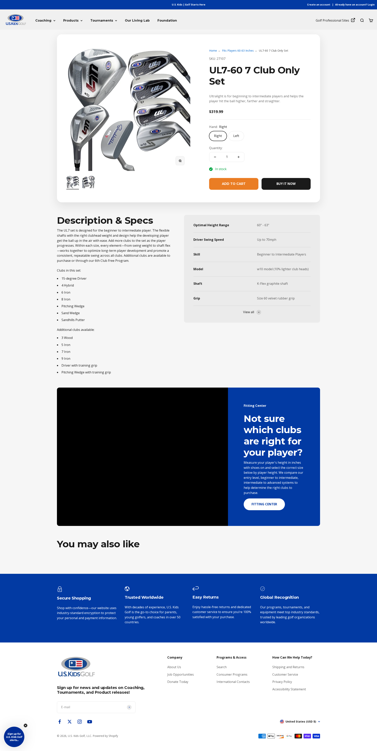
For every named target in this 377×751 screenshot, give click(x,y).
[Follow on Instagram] (79, 721)
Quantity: (215, 148)
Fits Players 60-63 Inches (238, 50)
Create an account (318, 4)
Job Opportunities (180, 674)
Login (371, 4)
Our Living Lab (137, 20)
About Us (174, 667)
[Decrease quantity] (215, 157)
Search (222, 667)
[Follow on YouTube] (89, 721)
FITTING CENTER (264, 504)
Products (71, 20)
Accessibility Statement (289, 689)
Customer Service (285, 674)
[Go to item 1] (72, 182)
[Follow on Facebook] (59, 721)
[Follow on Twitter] (69, 721)
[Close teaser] (25, 725)
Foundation (167, 20)
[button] (14, 737)
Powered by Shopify (105, 736)
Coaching (43, 20)
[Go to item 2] (88, 182)
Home (213, 50)
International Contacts (233, 682)
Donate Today (177, 682)
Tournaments (101, 20)
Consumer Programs (232, 674)
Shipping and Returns (288, 667)
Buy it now (286, 184)
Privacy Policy (282, 682)
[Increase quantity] (238, 157)
